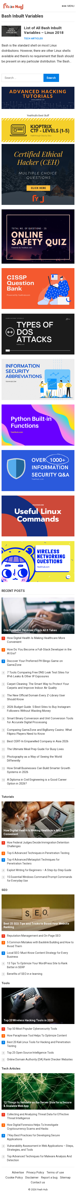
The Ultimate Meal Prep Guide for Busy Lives (35, 749)
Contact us (38, 1182)
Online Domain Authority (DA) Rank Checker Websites (40, 1059)
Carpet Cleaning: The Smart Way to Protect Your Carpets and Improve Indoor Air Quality (38, 686)
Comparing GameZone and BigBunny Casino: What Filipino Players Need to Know (39, 731)
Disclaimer (32, 1177)
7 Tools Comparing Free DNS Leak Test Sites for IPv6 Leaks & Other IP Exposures (38, 674)
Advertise (18, 1172)
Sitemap (65, 1177)
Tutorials (8, 797)
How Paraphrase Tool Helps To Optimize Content (37, 1035)
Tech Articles (33, 38)
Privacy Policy (35, 1172)
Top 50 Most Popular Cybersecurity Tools (32, 1028)
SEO (4, 890)
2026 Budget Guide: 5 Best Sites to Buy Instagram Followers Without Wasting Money (39, 709)
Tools (6, 983)
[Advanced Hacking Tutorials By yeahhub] (38, 108)
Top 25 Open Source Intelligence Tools (30, 1052)
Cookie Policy (14, 1177)
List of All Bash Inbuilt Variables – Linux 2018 (44, 30)
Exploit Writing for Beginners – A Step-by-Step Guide (39, 870)
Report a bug (49, 1177)
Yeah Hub (42, 1189)
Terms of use (55, 1172)
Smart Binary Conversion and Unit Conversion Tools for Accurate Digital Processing (40, 720)
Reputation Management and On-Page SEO (34, 935)
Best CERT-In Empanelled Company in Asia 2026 (37, 741)
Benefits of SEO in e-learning (24, 973)
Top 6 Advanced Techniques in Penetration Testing (38, 853)
